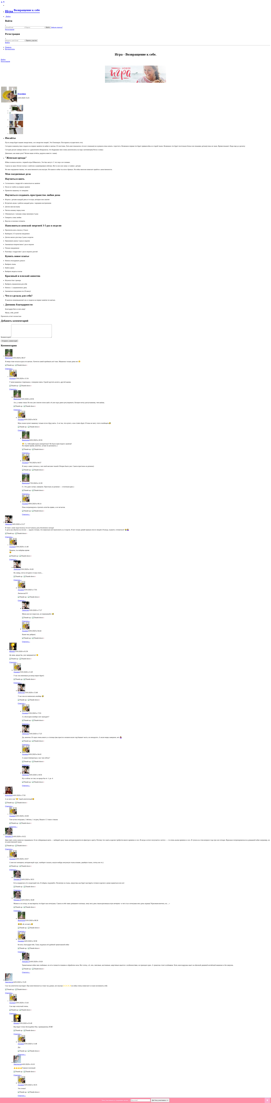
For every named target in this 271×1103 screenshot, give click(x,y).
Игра (22, 11)
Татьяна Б (9, 836)
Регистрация (9, 29)
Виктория (8, 358)
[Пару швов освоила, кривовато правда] (16, 127)
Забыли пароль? (57, 27)
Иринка (12, 651)
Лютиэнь (8, 524)
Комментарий (6, 337)
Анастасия (9, 982)
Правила (8, 47)
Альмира (21, 94)
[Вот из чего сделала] (10, 113)
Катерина (8, 795)
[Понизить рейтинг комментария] (20, 365)
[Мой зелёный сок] (16, 111)
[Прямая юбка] (16, 133)
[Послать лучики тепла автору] (9, 365)
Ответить (9, 369)
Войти (8, 16)
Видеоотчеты (10, 49)
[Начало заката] (16, 120)
